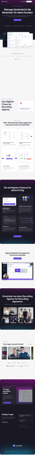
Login (22, 1)
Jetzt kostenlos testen (17, 236)
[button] (32, 1)
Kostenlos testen (29, 1)
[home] (4, 1)
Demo (24, 1)
